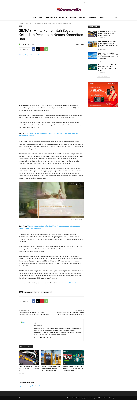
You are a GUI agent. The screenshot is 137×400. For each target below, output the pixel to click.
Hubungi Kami (111, 2)
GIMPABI (37, 292)
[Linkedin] (41, 337)
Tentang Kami (75, 2)
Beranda (21, 23)
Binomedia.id (73, 283)
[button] (116, 18)
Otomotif (82, 18)
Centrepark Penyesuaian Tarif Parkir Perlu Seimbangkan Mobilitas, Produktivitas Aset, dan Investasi (50, 368)
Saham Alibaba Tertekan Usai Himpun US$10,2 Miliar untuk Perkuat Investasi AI (29, 368)
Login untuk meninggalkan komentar (30, 386)
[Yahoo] (54, 337)
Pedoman (104, 2)
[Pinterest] (42, 49)
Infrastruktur (51, 18)
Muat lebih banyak (102, 76)
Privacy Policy (90, 2)
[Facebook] (33, 49)
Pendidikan (63, 18)
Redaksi (98, 2)
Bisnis (41, 18)
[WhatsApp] (46, 49)
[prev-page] (20, 374)
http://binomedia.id (38, 325)
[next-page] (23, 374)
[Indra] (20, 44)
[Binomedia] (68, 9)
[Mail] (44, 337)
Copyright (83, 2)
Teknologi (92, 18)
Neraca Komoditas (46, 292)
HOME (68, 2)
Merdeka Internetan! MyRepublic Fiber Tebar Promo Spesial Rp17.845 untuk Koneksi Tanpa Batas (73, 368)
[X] (38, 49)
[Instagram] (37, 337)
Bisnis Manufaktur (28, 292)
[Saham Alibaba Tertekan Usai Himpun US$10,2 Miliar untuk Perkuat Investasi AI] (29, 357)
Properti (73, 18)
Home (35, 18)
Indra (24, 44)
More (101, 18)
